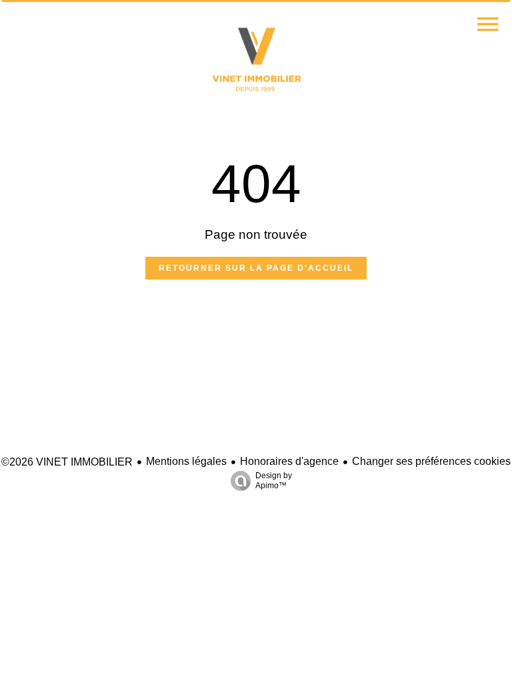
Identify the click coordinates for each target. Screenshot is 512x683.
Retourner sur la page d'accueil (256, 268)
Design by (273, 480)
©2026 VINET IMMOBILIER (67, 462)
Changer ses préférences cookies (431, 461)
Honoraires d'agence (289, 461)
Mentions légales (186, 461)
